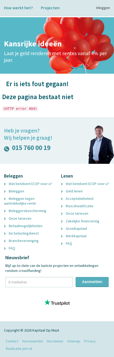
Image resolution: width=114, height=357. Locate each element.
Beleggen (16, 191)
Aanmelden (92, 281)
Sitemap (73, 341)
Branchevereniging (23, 240)
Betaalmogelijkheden (25, 225)
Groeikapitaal (76, 228)
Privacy (90, 341)
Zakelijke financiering (82, 221)
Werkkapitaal (75, 235)
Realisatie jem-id (19, 348)
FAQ (11, 248)
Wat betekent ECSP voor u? (30, 183)
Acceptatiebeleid (79, 198)
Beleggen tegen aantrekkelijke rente (20, 201)
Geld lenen (74, 191)
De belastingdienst (23, 233)
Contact (12, 341)
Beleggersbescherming (27, 210)
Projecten (50, 7)
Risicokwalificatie (79, 206)
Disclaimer (55, 341)
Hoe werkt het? (18, 7)
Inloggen (103, 7)
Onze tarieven (19, 218)
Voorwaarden (32, 341)
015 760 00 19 (31, 149)
